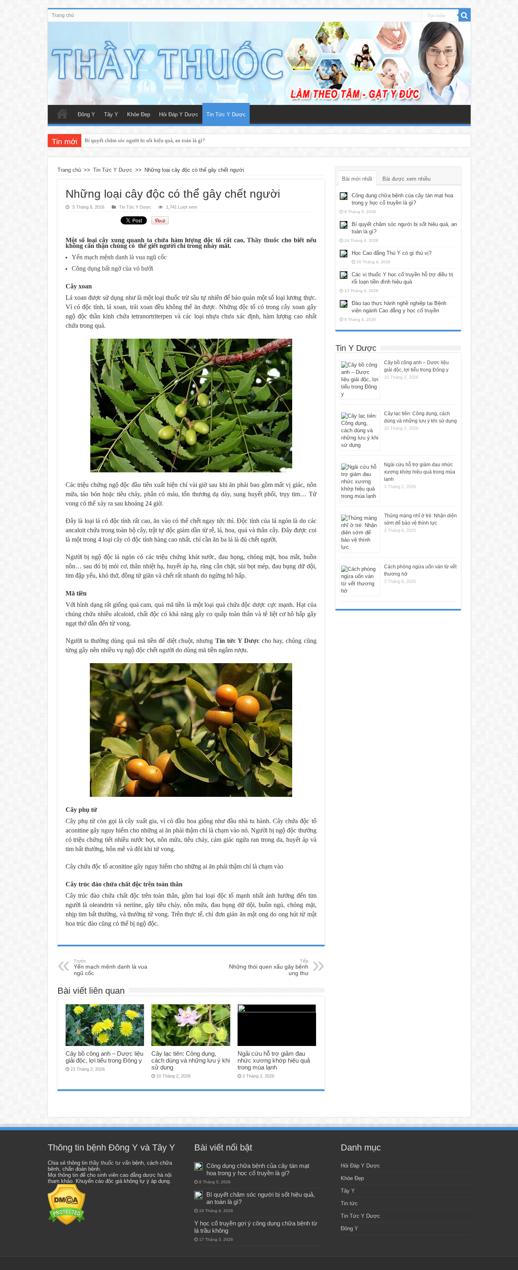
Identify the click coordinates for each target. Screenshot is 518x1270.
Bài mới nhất (357, 179)
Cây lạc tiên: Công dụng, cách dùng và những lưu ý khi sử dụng (190, 1060)
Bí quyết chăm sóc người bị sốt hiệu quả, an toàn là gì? (145, 140)
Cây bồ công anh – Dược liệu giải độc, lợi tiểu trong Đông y (104, 1057)
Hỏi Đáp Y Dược (178, 114)
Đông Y (86, 114)
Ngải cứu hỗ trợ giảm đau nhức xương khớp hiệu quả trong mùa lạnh (274, 1060)
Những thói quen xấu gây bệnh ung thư (268, 967)
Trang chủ (63, 15)
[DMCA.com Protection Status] (66, 1204)
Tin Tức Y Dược (226, 114)
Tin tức (349, 1203)
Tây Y (111, 114)
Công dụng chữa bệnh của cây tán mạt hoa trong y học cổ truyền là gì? (257, 1169)
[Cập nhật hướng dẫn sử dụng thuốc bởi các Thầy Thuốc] (259, 63)
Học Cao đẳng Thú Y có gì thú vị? (391, 253)
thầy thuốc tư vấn (110, 1163)
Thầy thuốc (263, 240)
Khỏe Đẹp (138, 114)
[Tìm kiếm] (465, 15)
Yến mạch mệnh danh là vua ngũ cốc (110, 967)
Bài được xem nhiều (406, 179)
